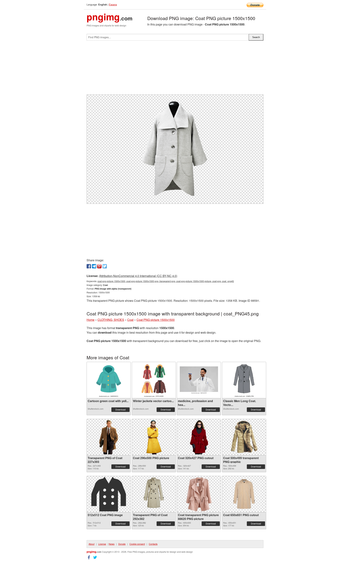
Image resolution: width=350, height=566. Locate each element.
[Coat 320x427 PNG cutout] (199, 437)
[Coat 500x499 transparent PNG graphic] (244, 437)
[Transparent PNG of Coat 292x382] (154, 494)
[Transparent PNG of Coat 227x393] (108, 437)
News (111, 543)
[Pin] (99, 266)
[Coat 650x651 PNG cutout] (244, 494)
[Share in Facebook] (89, 266)
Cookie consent (137, 543)
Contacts (153, 543)
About (91, 543)
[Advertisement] (175, 69)
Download (120, 409)
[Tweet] (104, 266)
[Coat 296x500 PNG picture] (153, 437)
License (102, 543)
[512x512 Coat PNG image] (108, 494)
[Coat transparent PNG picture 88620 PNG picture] (199, 494)
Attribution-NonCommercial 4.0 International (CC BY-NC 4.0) (138, 276)
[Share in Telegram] (94, 266)
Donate (122, 543)
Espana (113, 4)
